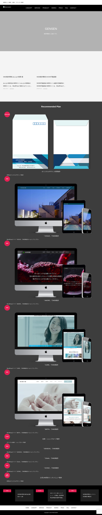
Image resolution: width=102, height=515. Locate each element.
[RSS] (98, 8)
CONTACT (73, 8)
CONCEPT (29, 8)
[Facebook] (91, 8)
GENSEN (12, 88)
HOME (27, 507)
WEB (7, 490)
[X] (88, 8)
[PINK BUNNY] (13, 8)
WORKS (53, 8)
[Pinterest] (93, 8)
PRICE (61, 8)
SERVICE (37, 8)
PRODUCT (46, 8)
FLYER (39, 490)
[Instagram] (86, 8)
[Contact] (95, 8)
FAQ (66, 8)
